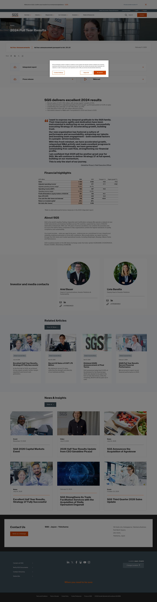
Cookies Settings (58, 72)
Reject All (86, 72)
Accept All (100, 72)
